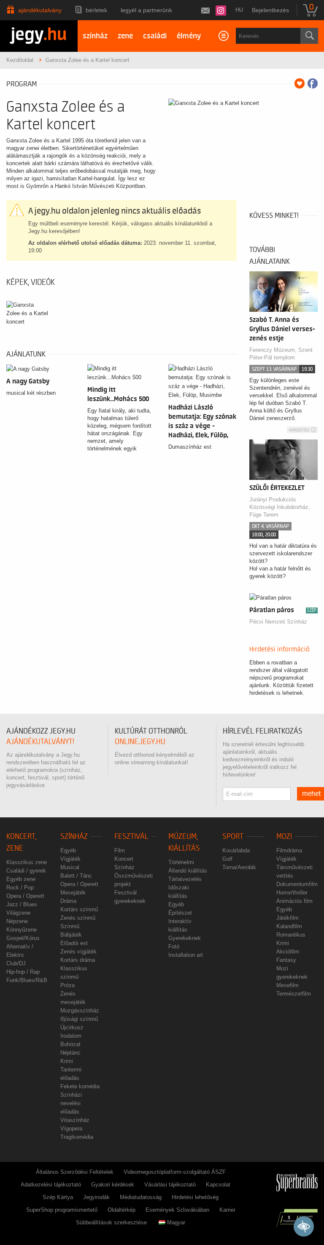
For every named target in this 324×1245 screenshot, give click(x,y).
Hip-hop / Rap (23, 972)
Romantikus (290, 935)
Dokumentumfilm (297, 884)
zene (125, 36)
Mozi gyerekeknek (292, 972)
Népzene (17, 921)
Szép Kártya (58, 1197)
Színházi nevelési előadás (71, 1103)
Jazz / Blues (21, 904)
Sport (232, 836)
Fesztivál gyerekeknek (130, 896)
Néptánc (70, 1053)
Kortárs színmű (79, 909)
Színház (74, 836)
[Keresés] (309, 36)
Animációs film (294, 901)
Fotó (173, 946)
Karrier (227, 1210)
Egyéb (68, 850)
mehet (311, 794)
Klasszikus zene (26, 862)
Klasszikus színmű (73, 972)
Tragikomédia (76, 1137)
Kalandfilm (289, 926)
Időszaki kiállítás (178, 891)
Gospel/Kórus (23, 938)
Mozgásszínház (79, 1010)
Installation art (185, 955)
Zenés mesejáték (73, 998)
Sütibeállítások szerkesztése (111, 1222)
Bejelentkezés (270, 10)
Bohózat (70, 1044)
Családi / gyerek (26, 870)
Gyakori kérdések (112, 1184)
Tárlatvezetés (185, 879)
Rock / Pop (20, 887)
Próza (67, 985)
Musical (69, 867)
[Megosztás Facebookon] (313, 83)
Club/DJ (16, 963)
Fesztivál (131, 836)
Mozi (284, 836)
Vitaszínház (74, 1120)
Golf (227, 859)
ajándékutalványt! (40, 741)
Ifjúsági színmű (79, 1019)
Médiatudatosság (141, 1197)
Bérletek (96, 10)
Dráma (68, 901)
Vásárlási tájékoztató (170, 1184)
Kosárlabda (236, 850)
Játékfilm (287, 918)
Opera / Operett (25, 896)
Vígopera (71, 1128)
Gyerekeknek (184, 938)
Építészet (180, 913)
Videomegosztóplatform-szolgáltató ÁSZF (175, 1172)
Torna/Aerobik (239, 867)
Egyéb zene (20, 879)
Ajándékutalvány (40, 10)
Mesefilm (287, 985)
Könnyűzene (21, 929)
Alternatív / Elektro (19, 950)
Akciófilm (287, 951)
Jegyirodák (96, 1197)
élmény (189, 36)
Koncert (123, 859)
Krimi (66, 1061)
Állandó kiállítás (187, 870)
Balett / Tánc (76, 876)
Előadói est (74, 943)
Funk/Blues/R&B (26, 980)
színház (95, 36)
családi (155, 36)
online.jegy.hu (140, 741)
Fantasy (286, 960)
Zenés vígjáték (78, 951)
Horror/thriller (292, 892)
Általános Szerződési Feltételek (74, 1172)
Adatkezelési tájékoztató (51, 1184)
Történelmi (181, 862)
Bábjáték (71, 935)
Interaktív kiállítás (180, 925)
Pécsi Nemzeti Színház (278, 621)
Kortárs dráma (77, 960)
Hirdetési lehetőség (195, 1197)
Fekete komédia (80, 1086)
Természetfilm (293, 994)
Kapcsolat (218, 1184)
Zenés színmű (77, 918)
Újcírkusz (72, 1027)
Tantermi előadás (70, 1073)
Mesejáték (73, 892)
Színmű (69, 926)
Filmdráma (289, 850)
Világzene (18, 913)
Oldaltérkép (121, 1210)
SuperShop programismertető (61, 1210)
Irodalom (70, 1036)
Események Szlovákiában (177, 1210)
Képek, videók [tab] (30, 282)
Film (119, 850)
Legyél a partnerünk (146, 10)
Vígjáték (70, 859)
